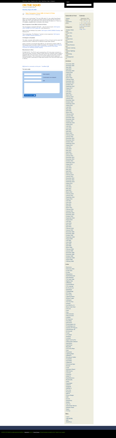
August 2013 (69, 164)
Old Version (69, 322)
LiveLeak (68, 372)
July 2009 (68, 240)
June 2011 (68, 202)
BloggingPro (27, 432)
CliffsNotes (69, 282)
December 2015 (70, 117)
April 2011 (68, 205)
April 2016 (68, 110)
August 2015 (69, 124)
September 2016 (70, 103)
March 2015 (69, 133)
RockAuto (68, 391)
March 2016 (69, 112)
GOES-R (68, 384)
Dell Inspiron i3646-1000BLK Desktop (51, 30)
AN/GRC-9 (68, 388)
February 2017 (70, 96)
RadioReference (70, 378)
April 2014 (68, 152)
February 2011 (70, 209)
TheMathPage (69, 291)
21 (80, 26)
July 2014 (68, 147)
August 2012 (69, 183)
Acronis (68, 398)
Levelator (68, 338)
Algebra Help (69, 281)
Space (67, 409)
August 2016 (69, 105)
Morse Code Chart (70, 307)
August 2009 (69, 238)
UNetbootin (69, 362)
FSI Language (69, 286)
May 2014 (68, 150)
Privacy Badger (70, 395)
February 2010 (70, 228)
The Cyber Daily (70, 279)
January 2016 (69, 115)
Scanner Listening (70, 47)
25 (86, 26)
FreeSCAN (69, 359)
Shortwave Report (70, 369)
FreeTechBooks (70, 284)
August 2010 (69, 219)
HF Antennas (69, 319)
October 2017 (69, 84)
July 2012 (68, 185)
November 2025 (70, 65)
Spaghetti (68, 386)
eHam (67, 381)
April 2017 (68, 93)
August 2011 (69, 199)
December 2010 (70, 212)
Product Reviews (70, 45)
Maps (49, 1)
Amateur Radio (70, 30)
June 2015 (68, 128)
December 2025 (70, 63)
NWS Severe (69, 371)
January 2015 (69, 136)
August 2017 (69, 88)
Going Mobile (69, 42)
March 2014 (69, 154)
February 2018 (70, 79)
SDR (67, 397)
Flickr (67, 310)
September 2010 (70, 218)
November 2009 (70, 233)
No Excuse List (70, 288)
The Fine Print (69, 301)
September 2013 (70, 162)
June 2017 (68, 91)
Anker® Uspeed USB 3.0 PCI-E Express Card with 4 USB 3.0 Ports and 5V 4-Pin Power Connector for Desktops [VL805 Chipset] (42, 46)
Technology (69, 53)
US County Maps (70, 348)
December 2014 (70, 138)
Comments (69, 21)
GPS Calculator (70, 313)
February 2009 (70, 249)
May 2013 (68, 169)
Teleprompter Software (72, 341)
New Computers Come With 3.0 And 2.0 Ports (40, 13)
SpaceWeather (70, 277)
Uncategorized (69, 56)
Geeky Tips (69, 36)
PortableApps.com (70, 326)
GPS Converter (70, 315)
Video (40, 1)
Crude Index (69, 270)
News (29, 1)
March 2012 (69, 192)
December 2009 (70, 231)
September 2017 (70, 86)
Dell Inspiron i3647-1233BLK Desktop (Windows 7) (41, 34)
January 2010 (69, 230)
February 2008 (70, 261)
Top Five (68, 404)
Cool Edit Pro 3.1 (70, 305)
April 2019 (68, 69)
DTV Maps (68, 293)
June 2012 (68, 186)
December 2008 (70, 252)
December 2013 (70, 157)
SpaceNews (69, 343)
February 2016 (70, 114)
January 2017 (69, 98)
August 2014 (69, 145)
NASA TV (68, 376)
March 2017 (69, 95)
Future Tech (38, 14)
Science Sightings (70, 50)
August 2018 (69, 72)
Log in (67, 416)
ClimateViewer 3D (70, 329)
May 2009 (68, 244)
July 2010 (68, 221)
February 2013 (70, 174)
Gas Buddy (69, 360)
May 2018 (68, 76)
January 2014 (69, 155)
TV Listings (69, 334)
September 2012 (70, 181)
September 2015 (70, 122)
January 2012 (69, 195)
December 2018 (70, 70)
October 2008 (69, 256)
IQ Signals (53, 1)
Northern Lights (70, 298)
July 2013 (68, 166)
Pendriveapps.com (71, 324)
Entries (68, 18)
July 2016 (68, 107)
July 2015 (68, 126)
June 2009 (68, 242)
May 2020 (68, 67)
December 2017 (70, 81)
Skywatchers (69, 274)
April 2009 (68, 245)
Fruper (68, 333)
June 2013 (68, 167)
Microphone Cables (71, 357)
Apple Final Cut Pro (71, 339)
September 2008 (70, 257)
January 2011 (69, 211)
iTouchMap (69, 320)
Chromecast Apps (70, 364)
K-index (68, 272)
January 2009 (69, 251)
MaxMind (68, 336)
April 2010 (68, 226)
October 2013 (69, 160)
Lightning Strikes (70, 296)
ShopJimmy (69, 400)
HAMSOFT (69, 355)
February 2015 (70, 134)
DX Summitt (69, 331)
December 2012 (70, 178)
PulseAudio (69, 352)
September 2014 (70, 143)
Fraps (67, 367)
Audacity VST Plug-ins (71, 327)
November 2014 (70, 140)
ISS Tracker (69, 294)
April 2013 (68, 171)
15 (81, 24)
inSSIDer (68, 317)
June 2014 (68, 148)
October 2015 (69, 121)
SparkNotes (69, 289)
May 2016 (68, 109)
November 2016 (70, 100)
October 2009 (69, 235)
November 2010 (70, 214)
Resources (25, 1)
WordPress (69, 421)
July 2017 (68, 89)
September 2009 (70, 237)
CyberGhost (69, 345)
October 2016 (69, 102)
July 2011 (68, 200)
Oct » (84, 29)
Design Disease (36, 432)
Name (46, 74)
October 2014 (69, 141)
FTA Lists (68, 308)
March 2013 (69, 173)
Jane (67, 350)
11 (86, 23)
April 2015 (68, 131)
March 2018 (69, 77)
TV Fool (68, 410)
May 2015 (68, 129)
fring (67, 312)
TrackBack (45, 66)
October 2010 (69, 216)
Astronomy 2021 (70, 268)
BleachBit (68, 346)
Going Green (69, 39)
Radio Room (44, 1)
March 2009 (69, 247)
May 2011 (68, 204)
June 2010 (68, 223)
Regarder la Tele (34, 1)
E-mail (49, 77)
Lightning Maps (70, 353)
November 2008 (70, 254)
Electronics (69, 267)
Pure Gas (68, 390)
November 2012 (70, 180)
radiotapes (68, 300)
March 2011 (69, 207)
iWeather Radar (70, 407)
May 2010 (68, 225)
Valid (69, 418)
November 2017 (70, 83)
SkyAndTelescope (70, 275)
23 (83, 26)
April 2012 (68, 190)
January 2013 (69, 176)
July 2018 (68, 74)
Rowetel (68, 365)
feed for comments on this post (31, 66)
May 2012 (68, 188)
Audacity (68, 303)
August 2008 (69, 259)
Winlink (68, 402)
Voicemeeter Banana (71, 405)
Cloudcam (68, 374)
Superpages (69, 383)
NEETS (68, 393)
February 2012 (70, 193)
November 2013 (70, 159)
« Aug (80, 29)
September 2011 (70, 197)
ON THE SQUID (31, 5)
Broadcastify (69, 379)
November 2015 (70, 119)
